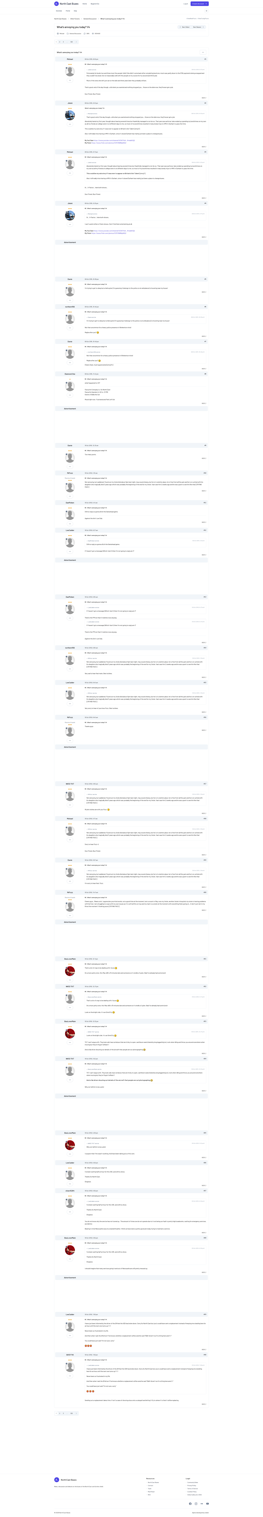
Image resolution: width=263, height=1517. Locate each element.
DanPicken (70, 502)
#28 (205, 1238)
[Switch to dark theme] (206, 11)
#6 (205, 306)
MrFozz (70, 473)
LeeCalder (70, 530)
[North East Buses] (56, 3)
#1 (205, 59)
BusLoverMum (70, 959)
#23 (205, 1021)
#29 (205, 1314)
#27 (205, 1190)
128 (71, 42)
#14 (205, 648)
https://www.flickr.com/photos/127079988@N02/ (108, 143)
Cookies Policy (191, 1492)
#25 (205, 1133)
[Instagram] (196, 1503)
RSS (149, 1495)
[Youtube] (207, 1503)
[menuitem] (85, 3)
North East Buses (69, 1480)
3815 (88, 33)
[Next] (76, 42)
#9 (205, 445)
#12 (205, 530)
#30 (205, 1355)
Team (149, 1488)
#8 (205, 374)
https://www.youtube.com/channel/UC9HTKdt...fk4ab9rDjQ (114, 140)
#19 (205, 860)
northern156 (70, 307)
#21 (205, 959)
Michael (62, 33)
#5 (205, 279)
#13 (205, 597)
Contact (150, 1485)
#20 (205, 892)
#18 (205, 818)
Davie (70, 279)
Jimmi (70, 103)
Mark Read (151, 1492)
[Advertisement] (131, 260)
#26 (205, 1163)
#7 (205, 341)
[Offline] (66, 68)
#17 (205, 784)
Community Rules (192, 1482)
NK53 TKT (70, 784)
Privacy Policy (191, 1485)
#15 (205, 682)
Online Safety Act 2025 (194, 1495)
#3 (205, 152)
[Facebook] (190, 1503)
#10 (205, 473)
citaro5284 (70, 1191)
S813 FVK (70, 1355)
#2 (205, 103)
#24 (205, 1058)
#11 (205, 502)
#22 (205, 986)
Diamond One (70, 374)
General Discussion (75, 33)
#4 (205, 203)
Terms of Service (192, 1488)
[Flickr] (202, 1503)
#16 (205, 717)
